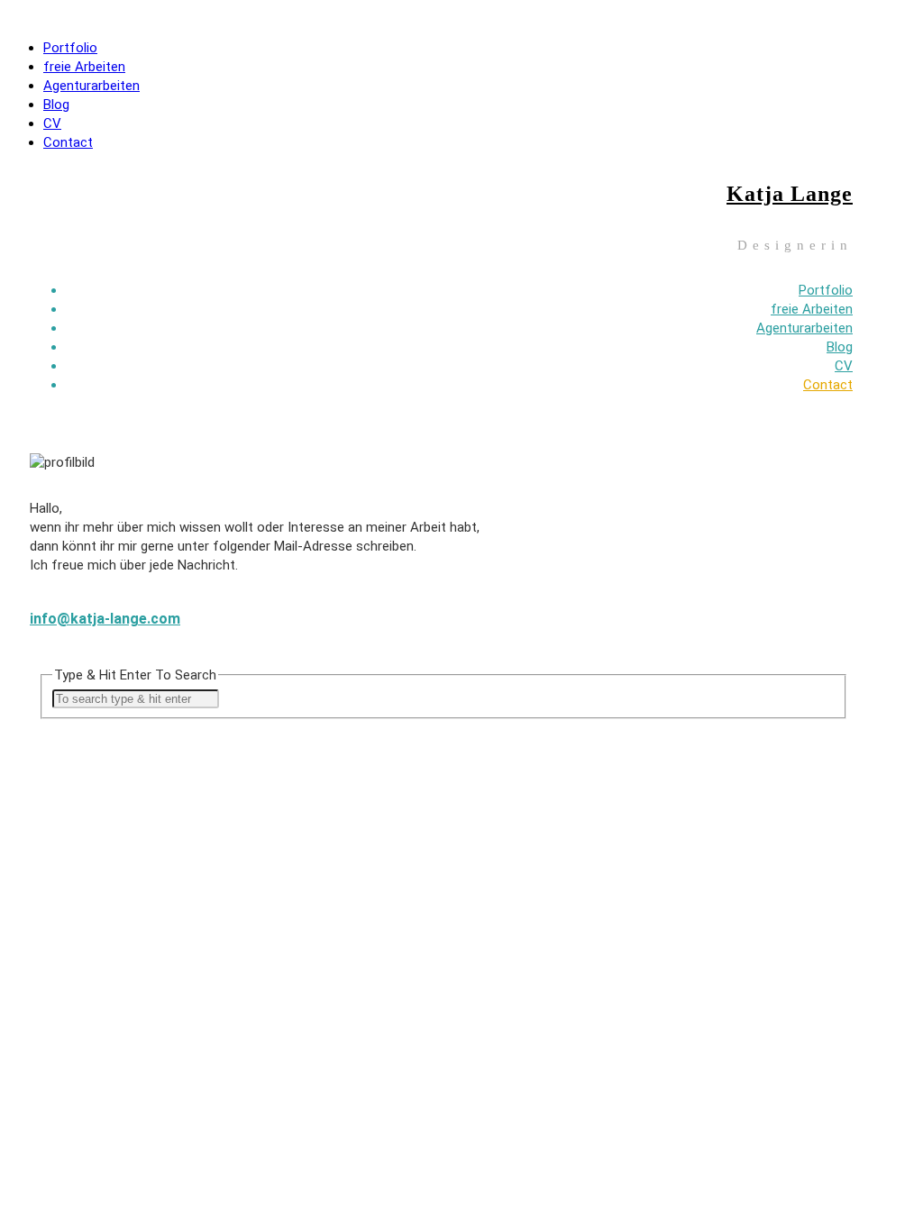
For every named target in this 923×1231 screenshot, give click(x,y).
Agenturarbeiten (91, 86)
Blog (56, 104)
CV (52, 123)
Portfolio (70, 48)
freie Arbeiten (84, 67)
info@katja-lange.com (105, 618)
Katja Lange (790, 193)
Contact (68, 142)
